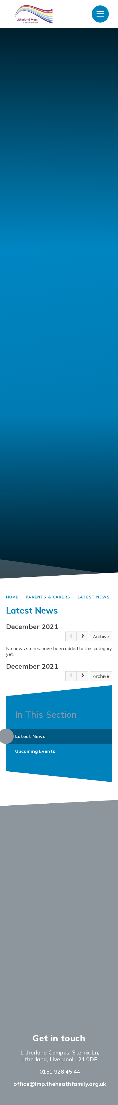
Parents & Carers (48, 597)
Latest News (94, 597)
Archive (101, 636)
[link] (71, 636)
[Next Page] (82, 636)
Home (12, 597)
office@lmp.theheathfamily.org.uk (59, 1083)
